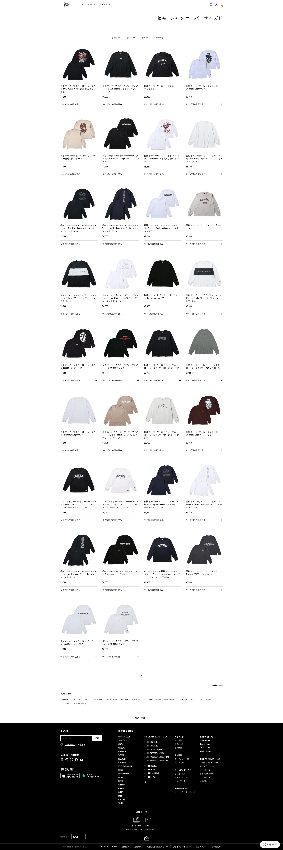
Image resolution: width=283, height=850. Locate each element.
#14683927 (65, 704)
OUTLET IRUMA (149, 769)
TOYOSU (121, 755)
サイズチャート (181, 777)
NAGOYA (121, 788)
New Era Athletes (205, 751)
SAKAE (120, 792)
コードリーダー (206, 777)
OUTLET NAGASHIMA (151, 773)
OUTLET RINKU (149, 777)
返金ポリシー (201, 847)
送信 (97, 738)
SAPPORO (121, 784)
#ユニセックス (85, 699)
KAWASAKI (122, 759)
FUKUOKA (121, 799)
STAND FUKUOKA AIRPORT (153, 749)
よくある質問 (180, 773)
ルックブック (180, 781)
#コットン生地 (111, 699)
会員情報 (178, 747)
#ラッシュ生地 (205, 699)
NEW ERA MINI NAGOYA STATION (155, 736)
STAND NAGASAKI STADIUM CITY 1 (156, 756)
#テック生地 (169, 699)
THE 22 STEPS (205, 747)
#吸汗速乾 (98, 699)
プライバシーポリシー (182, 847)
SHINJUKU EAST (124, 740)
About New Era (205, 740)
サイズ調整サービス (208, 773)
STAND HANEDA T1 (151, 742)
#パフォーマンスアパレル (130, 699)
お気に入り (179, 744)
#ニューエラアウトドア (186, 699)
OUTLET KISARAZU (151, 765)
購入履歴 (178, 740)
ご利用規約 (70, 744)
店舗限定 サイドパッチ (209, 762)
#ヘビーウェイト (79, 704)
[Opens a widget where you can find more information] (270, 845)
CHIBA (120, 770)
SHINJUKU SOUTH (124, 736)
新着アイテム (180, 762)
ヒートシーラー (206, 769)
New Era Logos (205, 744)
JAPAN (75, 836)
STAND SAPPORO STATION (154, 753)
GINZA (120, 744)
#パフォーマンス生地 (152, 699)
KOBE (120, 795)
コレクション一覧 (182, 758)
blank (146, 740)
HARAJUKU (122, 751)
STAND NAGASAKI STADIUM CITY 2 (156, 760)
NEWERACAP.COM (109, 847)
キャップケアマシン (208, 766)
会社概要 (125, 847)
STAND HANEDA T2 (151, 745)
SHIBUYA (121, 747)
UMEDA (120, 777)
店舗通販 (203, 781)
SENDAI (121, 781)
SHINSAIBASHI (123, 773)
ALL (145, 782)
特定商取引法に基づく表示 (157, 847)
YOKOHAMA (122, 762)
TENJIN (120, 803)
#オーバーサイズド (68, 699)
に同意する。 (76, 744)
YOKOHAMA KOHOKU (125, 766)
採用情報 (138, 847)
